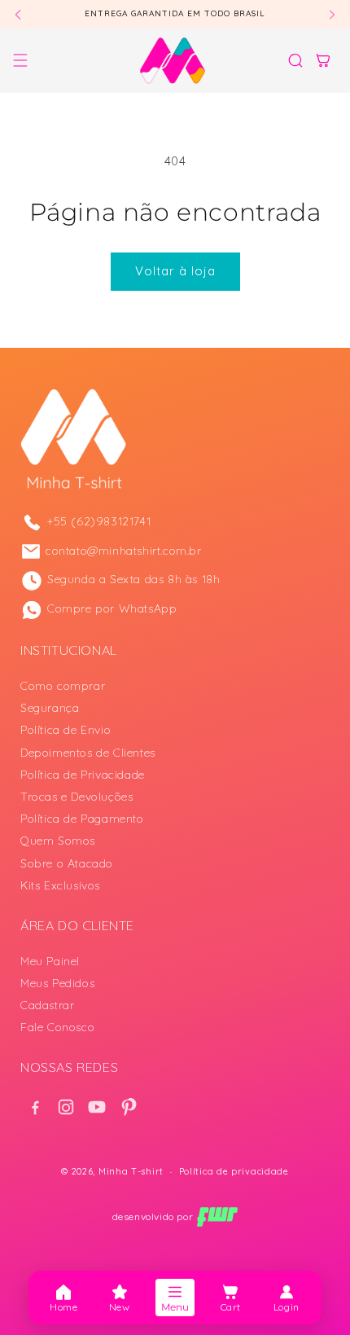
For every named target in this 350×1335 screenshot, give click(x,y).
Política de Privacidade (82, 774)
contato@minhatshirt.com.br (124, 550)
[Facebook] (35, 1107)
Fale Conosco (57, 1027)
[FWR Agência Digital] (217, 1217)
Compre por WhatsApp (112, 608)
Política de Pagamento (82, 818)
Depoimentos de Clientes (87, 752)
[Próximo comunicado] (332, 14)
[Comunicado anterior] (18, 14)
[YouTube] (97, 1107)
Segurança (49, 707)
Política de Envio (65, 729)
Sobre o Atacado (66, 863)
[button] (20, 60)
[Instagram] (66, 1107)
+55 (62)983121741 (99, 521)
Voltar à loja (175, 271)
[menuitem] (63, 1297)
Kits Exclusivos (60, 885)
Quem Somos (57, 840)
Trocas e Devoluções (76, 796)
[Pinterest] (127, 1107)
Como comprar (62, 685)
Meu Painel (50, 961)
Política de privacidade (234, 1171)
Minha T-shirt (131, 1171)
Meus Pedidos (57, 983)
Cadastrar (47, 1005)
